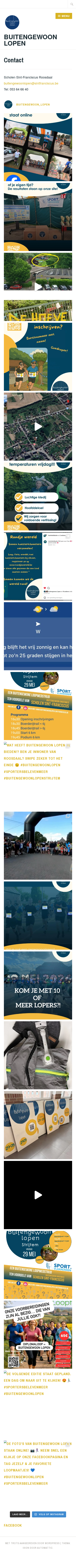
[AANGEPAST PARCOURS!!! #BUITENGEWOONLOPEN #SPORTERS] (38, 427)
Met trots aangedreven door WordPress (32, 1543)
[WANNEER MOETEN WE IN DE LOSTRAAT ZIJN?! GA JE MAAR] (38, 706)
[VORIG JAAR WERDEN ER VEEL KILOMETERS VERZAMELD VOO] (38, 566)
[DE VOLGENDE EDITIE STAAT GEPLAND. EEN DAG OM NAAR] (38, 1405)
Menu (66, 16)
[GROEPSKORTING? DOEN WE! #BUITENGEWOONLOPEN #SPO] (38, 985)
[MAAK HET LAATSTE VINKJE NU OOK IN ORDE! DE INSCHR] (38, 1195)
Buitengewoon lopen (30, 40)
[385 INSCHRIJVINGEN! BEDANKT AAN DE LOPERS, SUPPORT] (38, 217)
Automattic (45, 1547)
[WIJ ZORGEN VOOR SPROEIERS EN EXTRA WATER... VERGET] (38, 357)
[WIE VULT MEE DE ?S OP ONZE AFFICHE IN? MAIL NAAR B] (38, 1265)
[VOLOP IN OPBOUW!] (38, 287)
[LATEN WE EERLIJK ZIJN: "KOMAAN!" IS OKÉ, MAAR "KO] (38, 915)
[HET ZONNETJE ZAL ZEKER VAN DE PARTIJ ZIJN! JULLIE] (38, 496)
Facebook (13, 1525)
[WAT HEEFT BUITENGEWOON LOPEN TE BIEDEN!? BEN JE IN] (38, 776)
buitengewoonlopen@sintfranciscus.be (31, 83)
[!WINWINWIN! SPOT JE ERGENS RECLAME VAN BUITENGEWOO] (38, 1055)
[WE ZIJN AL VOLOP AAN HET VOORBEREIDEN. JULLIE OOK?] (38, 1335)
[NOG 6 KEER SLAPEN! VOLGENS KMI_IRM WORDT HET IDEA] (38, 636)
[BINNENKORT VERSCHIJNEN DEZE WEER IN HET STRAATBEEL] (38, 1125)
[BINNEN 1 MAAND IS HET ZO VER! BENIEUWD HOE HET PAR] (38, 846)
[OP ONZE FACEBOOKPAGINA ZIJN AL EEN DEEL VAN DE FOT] (38, 147)
